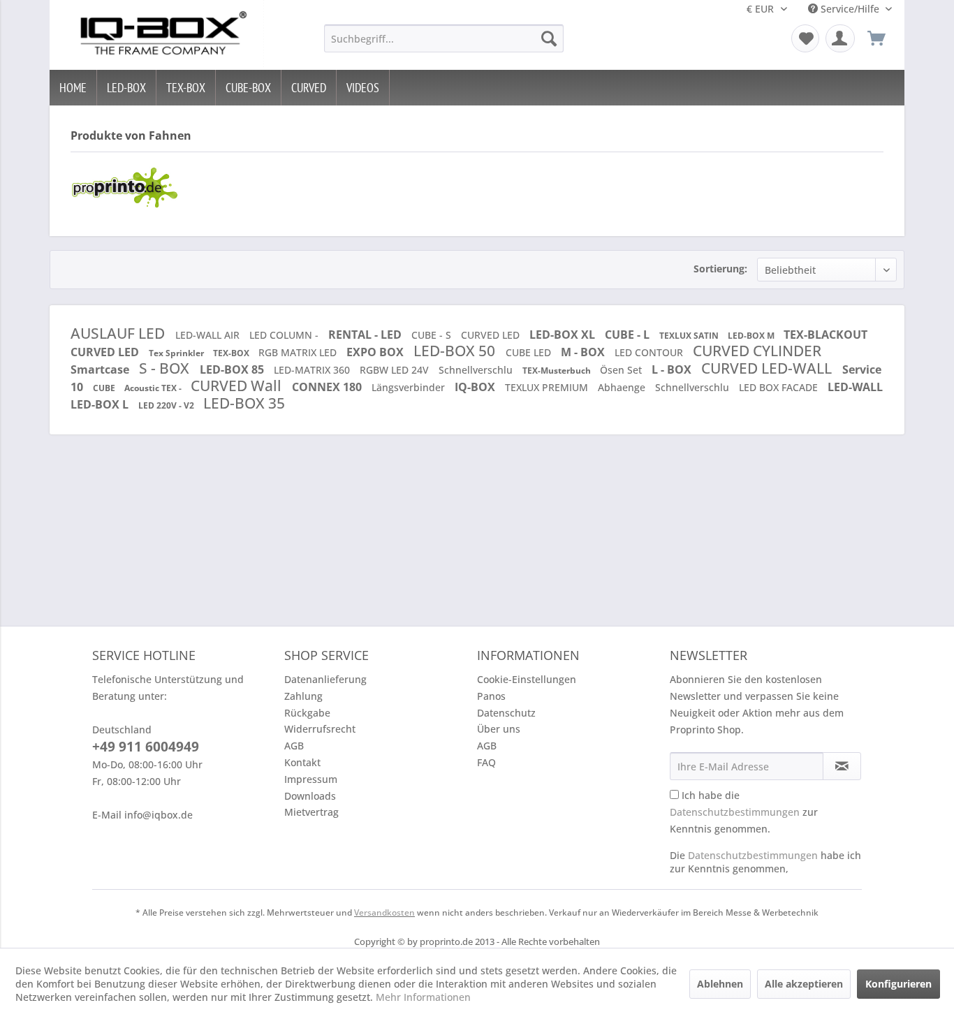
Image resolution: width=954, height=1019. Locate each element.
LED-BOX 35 (244, 403)
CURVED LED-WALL (768, 368)
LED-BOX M (752, 336)
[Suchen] (549, 38)
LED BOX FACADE (780, 387)
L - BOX (673, 369)
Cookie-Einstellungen (526, 679)
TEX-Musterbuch (557, 370)
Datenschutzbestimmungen (735, 812)
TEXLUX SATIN (690, 336)
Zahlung (303, 696)
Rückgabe (307, 712)
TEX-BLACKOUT (825, 334)
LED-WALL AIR (208, 335)
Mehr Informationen (423, 997)
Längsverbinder (410, 387)
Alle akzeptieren (804, 983)
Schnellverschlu (477, 369)
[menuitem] (444, 38)
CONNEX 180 (328, 387)
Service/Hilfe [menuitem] (850, 8)
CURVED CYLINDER (757, 350)
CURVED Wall (238, 385)
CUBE (105, 388)
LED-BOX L (101, 404)
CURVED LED (491, 335)
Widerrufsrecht (319, 728)
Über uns (498, 728)
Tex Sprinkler (177, 353)
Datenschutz (506, 712)
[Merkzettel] (805, 38)
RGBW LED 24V (396, 369)
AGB (294, 745)
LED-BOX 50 (456, 350)
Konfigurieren (898, 983)
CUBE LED (530, 352)
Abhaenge (623, 387)
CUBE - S (432, 335)
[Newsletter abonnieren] (842, 766)
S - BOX (166, 368)
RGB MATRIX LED (298, 352)
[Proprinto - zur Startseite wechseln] (160, 34)
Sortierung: (720, 268)
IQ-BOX (476, 387)
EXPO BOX (376, 352)
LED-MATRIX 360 (313, 369)
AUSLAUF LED (119, 333)
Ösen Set (622, 369)
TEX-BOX (232, 353)
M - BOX (584, 352)
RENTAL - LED (366, 334)
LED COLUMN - (285, 335)
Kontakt (302, 762)
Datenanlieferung (325, 679)
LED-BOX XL (563, 334)
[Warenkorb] (882, 38)
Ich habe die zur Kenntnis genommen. (744, 812)
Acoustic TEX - (154, 388)
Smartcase (101, 369)
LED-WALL (855, 387)
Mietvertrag (311, 812)
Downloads (310, 795)
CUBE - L (628, 334)
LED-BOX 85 (233, 369)
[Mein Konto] (840, 38)
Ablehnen (720, 983)
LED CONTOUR (650, 352)
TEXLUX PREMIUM (548, 387)
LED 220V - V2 (167, 405)
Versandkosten (384, 912)
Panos (491, 696)
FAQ (486, 762)
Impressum (310, 779)
